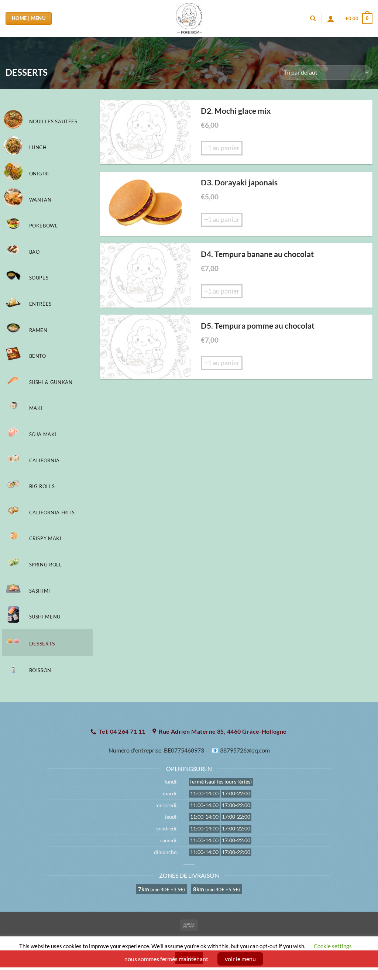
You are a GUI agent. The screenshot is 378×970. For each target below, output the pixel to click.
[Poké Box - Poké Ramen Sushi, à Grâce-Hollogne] (189, 18)
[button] (359, 18)
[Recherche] (313, 18)
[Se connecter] (330, 18)
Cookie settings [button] (333, 946)
